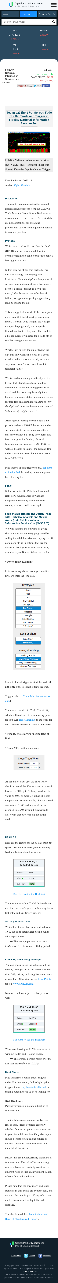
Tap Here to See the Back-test (29, 894)
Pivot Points (44, 979)
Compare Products (47, 14)
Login (5, 14)
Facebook (47, 1255)
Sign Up (27, 14)
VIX (15, 45)
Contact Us (16, 1255)
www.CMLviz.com (23, 983)
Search (54, 22)
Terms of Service (29, 1271)
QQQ (44, 45)
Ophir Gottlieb (22, 185)
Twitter (32, 1255)
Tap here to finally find (33, 1087)
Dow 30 (43, 30)
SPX (15, 30)
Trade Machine (27, 719)
